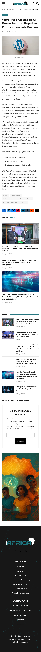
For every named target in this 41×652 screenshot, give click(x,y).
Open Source (16, 196)
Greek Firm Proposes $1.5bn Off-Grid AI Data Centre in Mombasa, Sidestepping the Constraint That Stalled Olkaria (20, 297)
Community (20, 575)
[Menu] (3, 3)
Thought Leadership (20, 593)
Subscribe (20, 441)
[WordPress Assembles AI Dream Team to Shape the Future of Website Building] (20, 54)
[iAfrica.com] (20, 3)
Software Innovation (10, 199)
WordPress (23, 202)
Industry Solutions (20, 584)
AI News (5, 15)
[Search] (37, 3)
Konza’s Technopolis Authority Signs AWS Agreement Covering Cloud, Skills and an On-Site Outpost (20, 248)
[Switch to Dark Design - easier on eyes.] (33, 3)
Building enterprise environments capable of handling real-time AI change (26, 389)
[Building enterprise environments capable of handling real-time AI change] (8, 389)
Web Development (10, 202)
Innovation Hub (20, 588)
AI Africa (20, 567)
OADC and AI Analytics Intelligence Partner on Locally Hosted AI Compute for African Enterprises (19, 262)
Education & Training (20, 580)
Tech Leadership (26, 199)
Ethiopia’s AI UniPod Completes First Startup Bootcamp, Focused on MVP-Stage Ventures (27, 334)
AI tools (5, 196)
